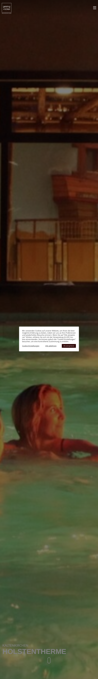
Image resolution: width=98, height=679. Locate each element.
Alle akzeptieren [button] (68, 346)
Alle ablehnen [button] (51, 346)
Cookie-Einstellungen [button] (30, 346)
